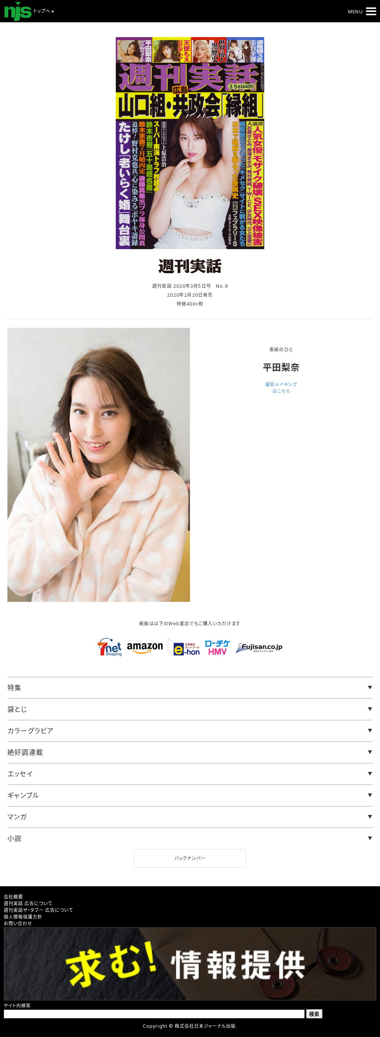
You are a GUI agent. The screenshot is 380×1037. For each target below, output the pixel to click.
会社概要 (13, 897)
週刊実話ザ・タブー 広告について (38, 910)
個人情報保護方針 (23, 917)
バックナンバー (190, 858)
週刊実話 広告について (28, 903)
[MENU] (371, 11)
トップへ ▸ (43, 11)
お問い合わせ (18, 923)
